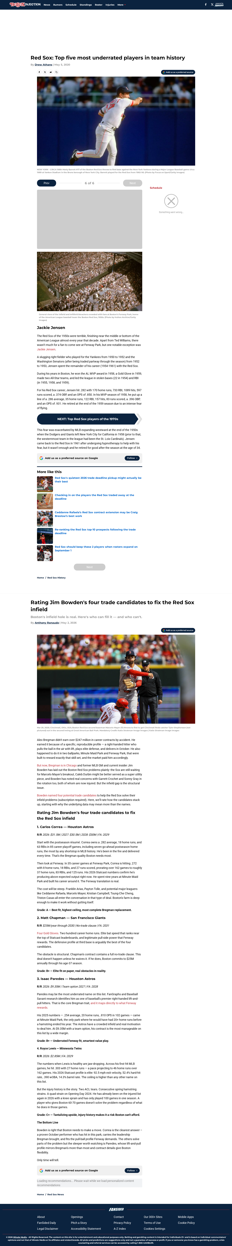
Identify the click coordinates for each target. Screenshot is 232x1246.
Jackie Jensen (46, 349)
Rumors (57, 4)
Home (40, 577)
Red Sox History (56, 577)
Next (133, 183)
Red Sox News (55, 1194)
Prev (46, 183)
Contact (119, 1217)
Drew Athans (43, 64)
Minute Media (20, 1237)
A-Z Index (120, 1228)
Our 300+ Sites (153, 1217)
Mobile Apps (186, 1217)
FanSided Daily (46, 1222)
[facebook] (205, 4)
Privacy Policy (122, 1222)
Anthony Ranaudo (47, 622)
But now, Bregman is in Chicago (57, 765)
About (41, 1217)
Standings (86, 4)
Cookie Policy (186, 1222)
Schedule (71, 4)
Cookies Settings (154, 1228)
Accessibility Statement (86, 1228)
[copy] (56, 72)
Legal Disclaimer (47, 1228)
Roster (98, 4)
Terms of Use (152, 1222)
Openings (77, 1217)
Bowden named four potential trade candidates (66, 795)
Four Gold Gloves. (48, 933)
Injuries (110, 4)
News (47, 4)
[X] (212, 4)
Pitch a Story (79, 1222)
